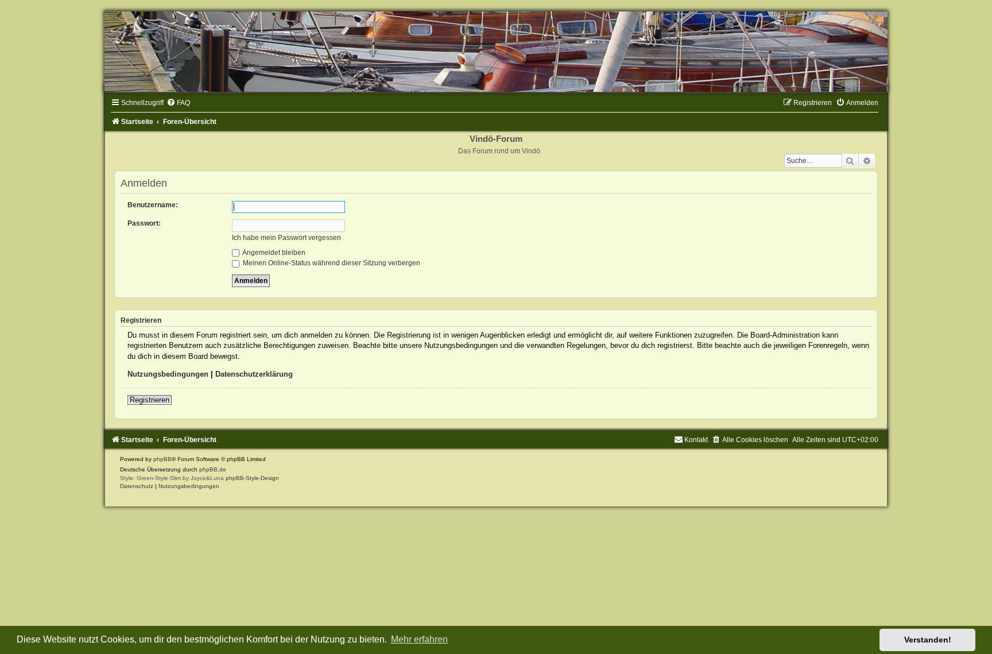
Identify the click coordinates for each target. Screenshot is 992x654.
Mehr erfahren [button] (419, 639)
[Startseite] (496, 51)
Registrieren (149, 400)
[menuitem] (178, 103)
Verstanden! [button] (927, 639)
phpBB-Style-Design (252, 478)
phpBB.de (212, 469)
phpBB (162, 459)
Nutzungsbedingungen (167, 374)
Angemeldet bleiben (273, 253)
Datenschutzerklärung (254, 374)
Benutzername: (152, 205)
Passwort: (144, 223)
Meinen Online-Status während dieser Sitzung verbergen (330, 263)
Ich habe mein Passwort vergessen (286, 238)
